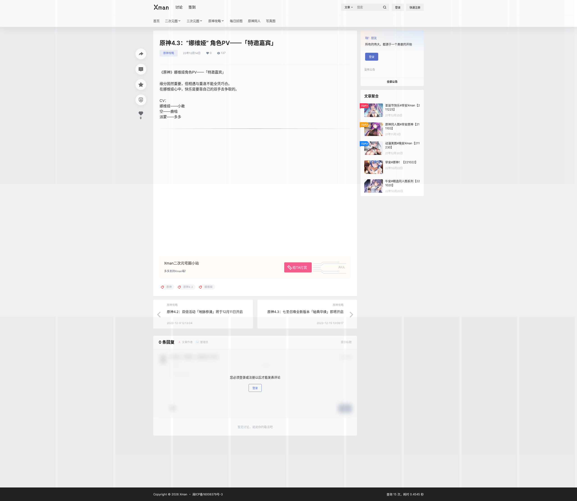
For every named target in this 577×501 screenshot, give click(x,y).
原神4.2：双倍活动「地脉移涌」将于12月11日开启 (205, 312)
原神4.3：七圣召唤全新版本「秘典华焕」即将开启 (305, 312)
